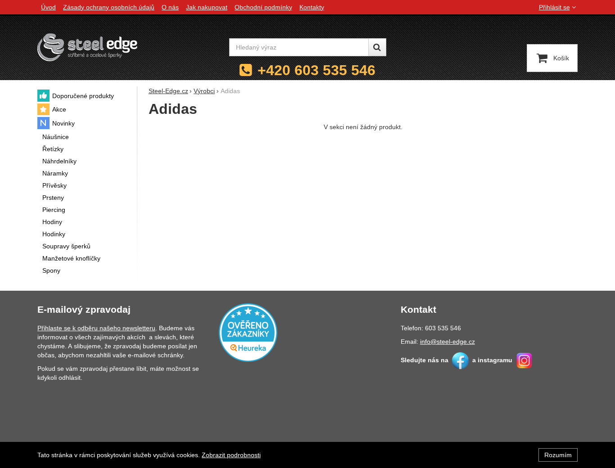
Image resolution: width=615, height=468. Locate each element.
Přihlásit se (554, 7)
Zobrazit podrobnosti (231, 455)
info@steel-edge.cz (447, 341)
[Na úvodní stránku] (87, 47)
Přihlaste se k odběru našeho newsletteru (96, 328)
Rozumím (558, 455)
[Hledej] (377, 47)
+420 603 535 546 (316, 70)
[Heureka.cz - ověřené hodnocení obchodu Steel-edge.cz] (248, 331)
